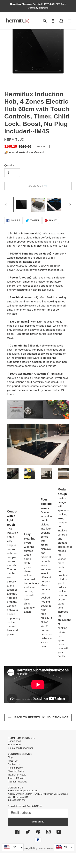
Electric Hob (14, 744)
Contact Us (13, 764)
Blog (10, 757)
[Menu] (69, 20)
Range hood (14, 741)
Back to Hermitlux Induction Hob (40, 717)
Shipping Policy (16, 771)
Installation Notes (17, 774)
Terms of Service (16, 778)
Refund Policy (15, 767)
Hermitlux (51, 848)
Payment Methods (17, 781)
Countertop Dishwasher (20, 748)
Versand (13, 152)
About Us (13, 760)
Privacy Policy (29, 848)
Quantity (9, 165)
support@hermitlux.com (26, 790)
